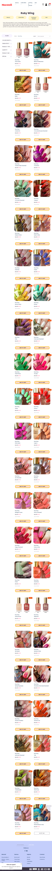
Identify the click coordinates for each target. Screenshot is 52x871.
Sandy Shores (18, 616)
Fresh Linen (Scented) (39, 339)
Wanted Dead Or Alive (39, 824)
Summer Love (37, 720)
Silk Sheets (17, 651)
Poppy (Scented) (19, 547)
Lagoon (35, 443)
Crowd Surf (36, 165)
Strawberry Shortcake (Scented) (41, 686)
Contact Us (42, 859)
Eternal (35, 304)
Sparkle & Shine (37, 651)
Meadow (36, 477)
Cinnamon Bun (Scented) (20, 165)
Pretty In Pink (37, 547)
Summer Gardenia (19, 720)
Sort (34, 36)
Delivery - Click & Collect (5, 860)
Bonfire (35, 96)
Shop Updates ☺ (5, 857)
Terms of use (4, 869)
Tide (35, 755)
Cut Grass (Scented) (19, 200)
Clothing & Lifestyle (30, 4)
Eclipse (35, 269)
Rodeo (16, 581)
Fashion (28, 863)
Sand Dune (36, 581)
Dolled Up (17, 269)
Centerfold (17, 131)
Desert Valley (37, 235)
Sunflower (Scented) (19, 755)
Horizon (35, 408)
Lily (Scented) (18, 477)
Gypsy (16, 408)
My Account (16, 857)
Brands (28, 857)
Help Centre (17, 861)
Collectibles (23, 2)
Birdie (16, 96)
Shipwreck (36, 616)
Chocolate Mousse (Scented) (40, 131)
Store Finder (42, 857)
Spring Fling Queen (19, 686)
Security (11, 869)
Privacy (8, 869)
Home (15, 36)
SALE (36, 2)
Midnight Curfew (18, 512)
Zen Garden (17, 824)
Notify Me (41, 833)
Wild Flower (36, 790)
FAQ (2, 862)
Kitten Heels (17, 443)
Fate (16, 339)
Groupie (36, 373)
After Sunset (18, 61)
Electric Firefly (18, 304)
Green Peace (18, 373)
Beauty (17, 2)
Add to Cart (23, 70)
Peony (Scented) (38, 512)
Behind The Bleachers (38, 61)
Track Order (17, 859)
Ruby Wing (20, 36)
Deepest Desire (18, 235)
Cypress (36, 200)
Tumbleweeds (18, 790)
